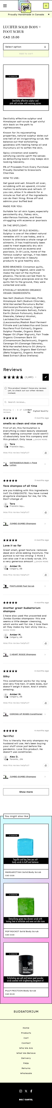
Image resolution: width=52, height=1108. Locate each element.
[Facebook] (31, 1091)
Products (26, 1033)
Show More (41, 439)
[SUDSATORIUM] (26, 8)
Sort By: (30, 411)
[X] (26, 1091)
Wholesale (26, 1073)
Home (26, 1028)
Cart (26, 1038)
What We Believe (26, 1053)
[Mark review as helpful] (46, 453)
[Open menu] (5, 5)
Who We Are (26, 1048)
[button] (35, 377)
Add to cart (26, 53)
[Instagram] (21, 1091)
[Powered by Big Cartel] (26, 1098)
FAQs (26, 1063)
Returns (26, 1068)
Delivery (26, 1058)
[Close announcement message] (48, 14)
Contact (26, 1043)
